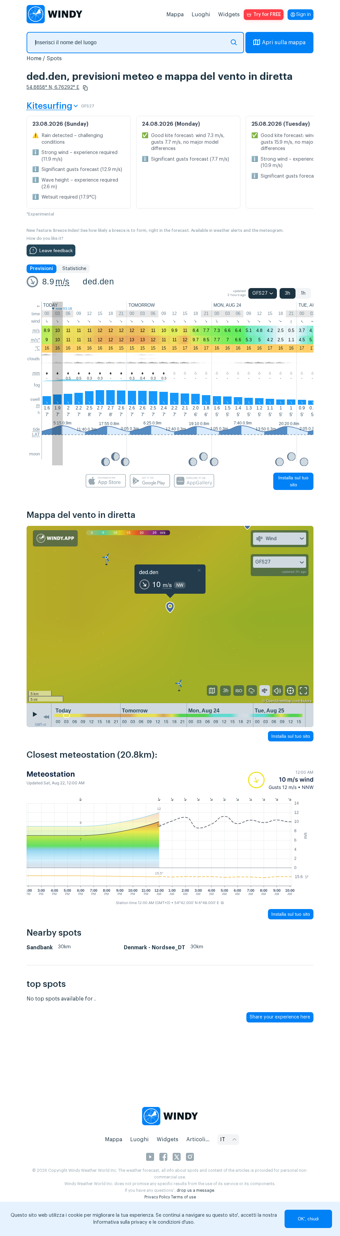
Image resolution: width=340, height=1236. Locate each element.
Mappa (175, 14)
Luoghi (201, 14)
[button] (85, 87)
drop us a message (195, 1190)
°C (37, 348)
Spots (54, 58)
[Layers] (212, 690)
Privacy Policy (157, 1197)
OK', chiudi (308, 1218)
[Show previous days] (46, 717)
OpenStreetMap (279, 700)
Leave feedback (56, 250)
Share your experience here (280, 1017)
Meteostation (51, 774)
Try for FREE (267, 14)
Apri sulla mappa (283, 42)
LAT (36, 434)
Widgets (229, 14)
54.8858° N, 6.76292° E (53, 87)
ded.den (98, 281)
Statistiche (74, 268)
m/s (62, 281)
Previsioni (41, 268)
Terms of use (183, 1197)
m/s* (35, 339)
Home (34, 58)
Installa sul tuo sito (293, 481)
